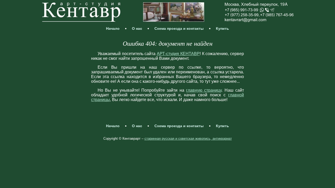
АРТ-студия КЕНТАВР (178, 53)
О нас (137, 28)
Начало (113, 28)
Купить (222, 28)
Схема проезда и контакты (179, 28)
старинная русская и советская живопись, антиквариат (188, 138)
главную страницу (203, 90)
